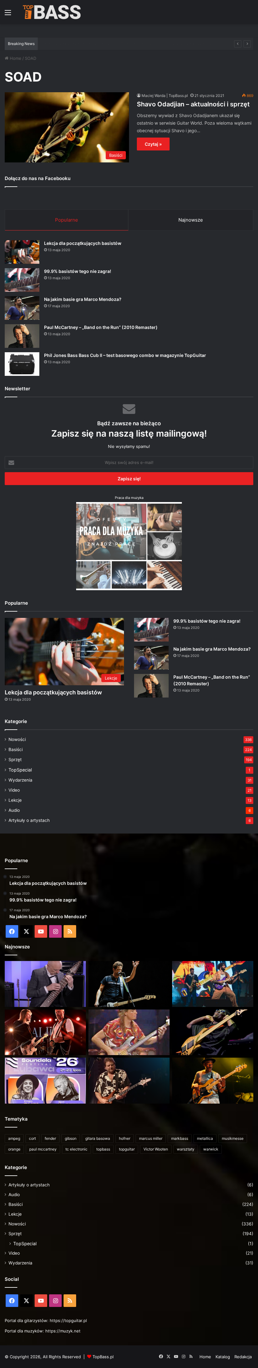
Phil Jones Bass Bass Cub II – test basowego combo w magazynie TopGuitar (125, 355)
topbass (103, 1149)
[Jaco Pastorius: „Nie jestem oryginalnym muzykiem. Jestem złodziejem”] (129, 1032)
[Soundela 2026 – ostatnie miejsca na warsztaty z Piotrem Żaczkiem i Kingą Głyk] (45, 1081)
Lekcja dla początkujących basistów (82, 243)
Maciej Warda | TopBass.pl (165, 95)
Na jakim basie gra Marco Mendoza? (82, 299)
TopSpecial (20, 769)
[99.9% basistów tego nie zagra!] (22, 280)
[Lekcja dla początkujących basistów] (22, 252)
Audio (14, 810)
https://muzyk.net (63, 1330)
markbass (179, 1138)
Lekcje (15, 800)
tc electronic (76, 1149)
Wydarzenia (20, 780)
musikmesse (233, 1138)
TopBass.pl (103, 1356)
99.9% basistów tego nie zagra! (77, 271)
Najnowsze (190, 220)
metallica (205, 1138)
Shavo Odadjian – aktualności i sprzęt (193, 104)
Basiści (15, 749)
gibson (70, 1138)
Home (14, 58)
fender (50, 1138)
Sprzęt (15, 759)
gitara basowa (97, 1138)
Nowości (17, 739)
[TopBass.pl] (52, 12)
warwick (210, 1149)
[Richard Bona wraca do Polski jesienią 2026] (212, 1032)
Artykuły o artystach (29, 820)
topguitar (127, 1149)
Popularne (66, 220)
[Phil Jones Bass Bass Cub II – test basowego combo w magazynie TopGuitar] (22, 364)
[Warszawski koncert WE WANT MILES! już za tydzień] (212, 1081)
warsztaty (185, 1149)
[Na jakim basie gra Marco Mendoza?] (22, 308)
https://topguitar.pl (68, 1320)
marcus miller (150, 1138)
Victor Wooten (155, 1149)
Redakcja (243, 1356)
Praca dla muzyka (129, 497)
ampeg (14, 1138)
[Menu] (8, 15)
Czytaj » (153, 144)
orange (14, 1149)
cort (32, 1138)
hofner (124, 1138)
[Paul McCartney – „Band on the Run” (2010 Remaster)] (22, 336)
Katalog (223, 1356)
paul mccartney (43, 1149)
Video (14, 790)
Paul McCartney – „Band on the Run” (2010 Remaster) (101, 327)
